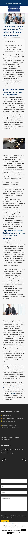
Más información (16, 533)
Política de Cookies (6, 439)
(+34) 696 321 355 (7, 415)
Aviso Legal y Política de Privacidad (10, 437)
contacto (12, 393)
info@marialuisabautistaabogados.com (13, 418)
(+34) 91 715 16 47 (16, 3)
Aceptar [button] (23, 530)
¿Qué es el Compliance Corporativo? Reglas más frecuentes (14, 46)
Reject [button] (9, 533)
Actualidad (15, 37)
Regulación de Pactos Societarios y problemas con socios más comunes (14, 50)
